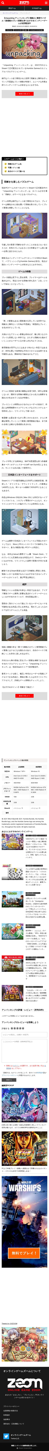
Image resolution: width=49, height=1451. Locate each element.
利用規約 (40, 1073)
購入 (26, 30)
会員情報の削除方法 (10, 1411)
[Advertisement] (24, 129)
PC (26, 835)
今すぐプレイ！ (24, 94)
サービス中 (18, 30)
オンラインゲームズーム (10, 13)
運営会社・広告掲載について (13, 1424)
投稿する (9, 1080)
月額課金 (30, 865)
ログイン (16, 1066)
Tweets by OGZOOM (9, 1323)
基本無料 (34, 835)
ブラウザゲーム (37, 893)
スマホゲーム (37, 8)
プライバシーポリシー (10, 1075)
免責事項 (6, 1419)
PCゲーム (12, 8)
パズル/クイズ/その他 (36, 30)
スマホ (30, 835)
